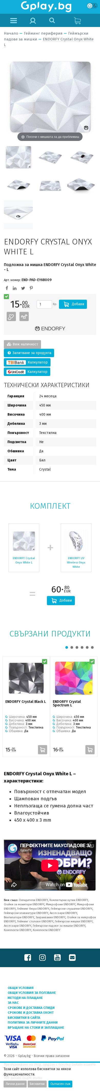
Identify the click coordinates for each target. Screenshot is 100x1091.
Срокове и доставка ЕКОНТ (31, 1012)
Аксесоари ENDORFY (63, 913)
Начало (11, 33)
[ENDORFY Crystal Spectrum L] (74, 678)
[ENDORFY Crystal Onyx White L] (18, 157)
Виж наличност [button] (25, 344)
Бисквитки (37, 1084)
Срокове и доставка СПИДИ (31, 1008)
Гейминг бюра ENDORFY (33, 908)
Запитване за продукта (31, 353)
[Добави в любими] (11, 316)
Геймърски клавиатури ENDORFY (26, 913)
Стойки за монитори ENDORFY (24, 904)
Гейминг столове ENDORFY (35, 921)
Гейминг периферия (43, 33)
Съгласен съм (60, 1084)
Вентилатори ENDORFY (19, 917)
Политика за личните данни (33, 1022)
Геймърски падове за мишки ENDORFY (59, 925)
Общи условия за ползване (32, 993)
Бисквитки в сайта (24, 1018)
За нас (13, 1003)
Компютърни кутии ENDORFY (68, 900)
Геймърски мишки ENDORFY (74, 921)
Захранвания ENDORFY (50, 917)
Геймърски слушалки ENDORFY (71, 908)
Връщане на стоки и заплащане (36, 1027)
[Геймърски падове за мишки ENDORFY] (50, 328)
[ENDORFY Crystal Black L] (26, 678)
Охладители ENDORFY (33, 900)
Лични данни (15, 1084)
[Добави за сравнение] (24, 316)
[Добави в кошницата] (42, 749)
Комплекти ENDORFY (17, 930)
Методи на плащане (25, 998)
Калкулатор (37, 362)
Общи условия (21, 988)
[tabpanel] (26, 706)
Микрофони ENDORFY (60, 904)
